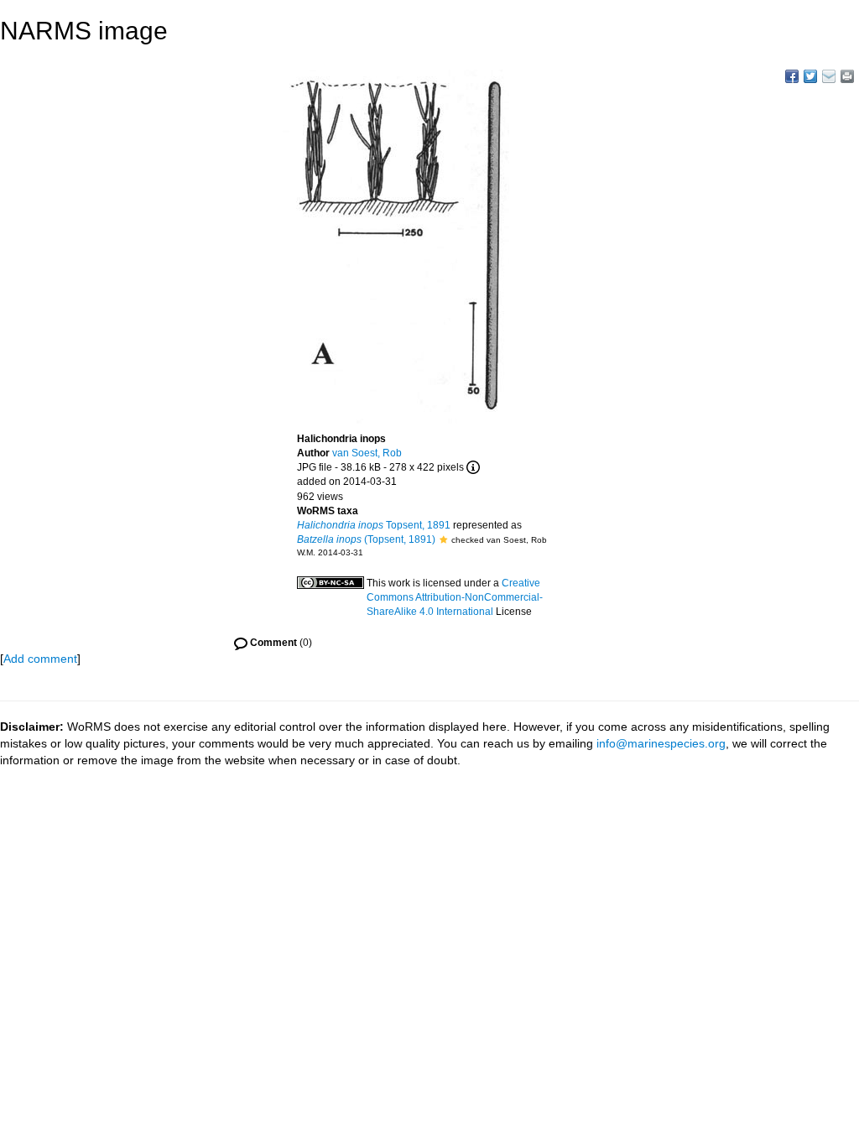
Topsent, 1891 (373, 525)
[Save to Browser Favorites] (829, 76)
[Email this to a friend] (847, 76)
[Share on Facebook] (792, 76)
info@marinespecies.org (661, 743)
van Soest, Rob (367, 453)
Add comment (40, 658)
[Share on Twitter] (810, 76)
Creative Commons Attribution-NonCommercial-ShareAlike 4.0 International (455, 597)
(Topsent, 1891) (366, 539)
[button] (443, 539)
